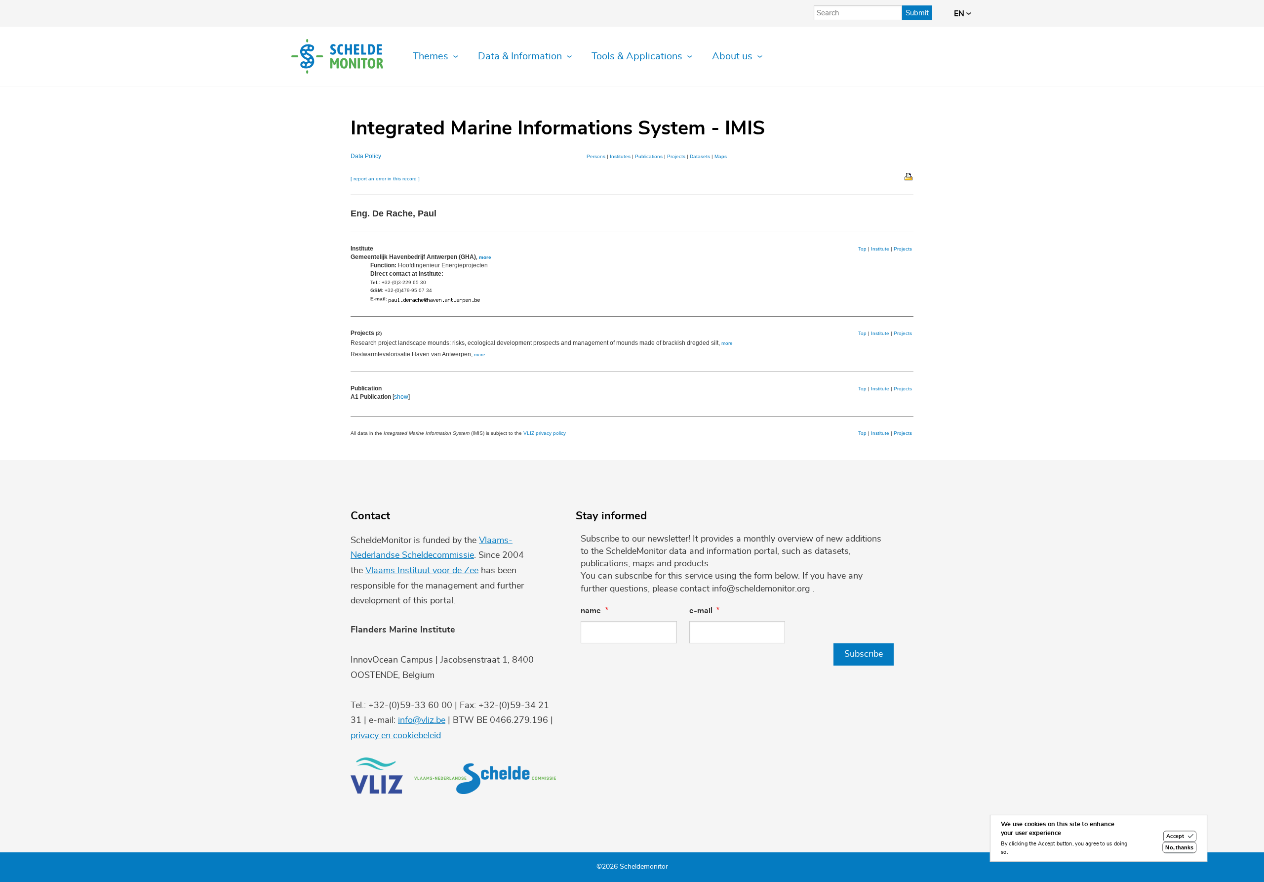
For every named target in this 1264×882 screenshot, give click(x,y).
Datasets (700, 156)
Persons (596, 156)
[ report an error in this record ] (385, 178)
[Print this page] (909, 175)
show (401, 396)
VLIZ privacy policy (544, 433)
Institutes (620, 156)
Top (862, 249)
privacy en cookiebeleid (396, 735)
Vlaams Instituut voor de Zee (421, 570)
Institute (880, 249)
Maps (720, 156)
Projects (676, 156)
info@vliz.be (421, 720)
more (485, 257)
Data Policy (366, 156)
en (960, 14)
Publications (649, 156)
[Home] (337, 56)
